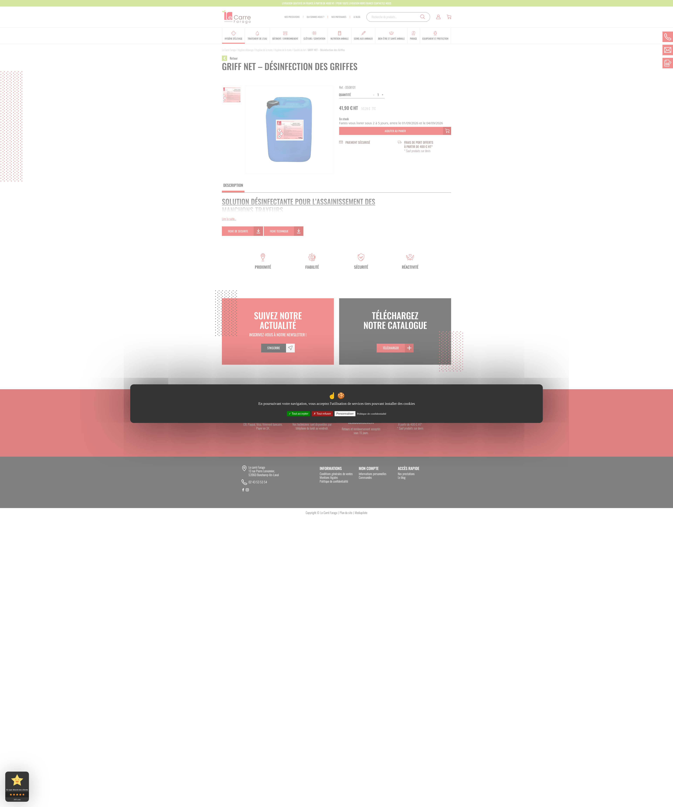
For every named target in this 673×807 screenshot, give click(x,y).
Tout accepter (299, 413)
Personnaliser (345, 413)
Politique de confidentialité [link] (371, 413)
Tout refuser (323, 413)
